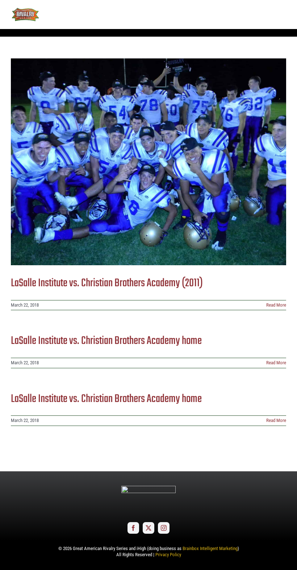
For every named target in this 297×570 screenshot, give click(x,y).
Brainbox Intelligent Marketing (210, 548)
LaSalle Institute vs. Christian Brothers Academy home (106, 341)
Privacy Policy (168, 554)
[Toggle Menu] (280, 14)
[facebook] (133, 528)
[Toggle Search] (260, 14)
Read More (276, 305)
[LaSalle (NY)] (148, 161)
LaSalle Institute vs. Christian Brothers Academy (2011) (107, 283)
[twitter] (148, 528)
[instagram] (164, 528)
